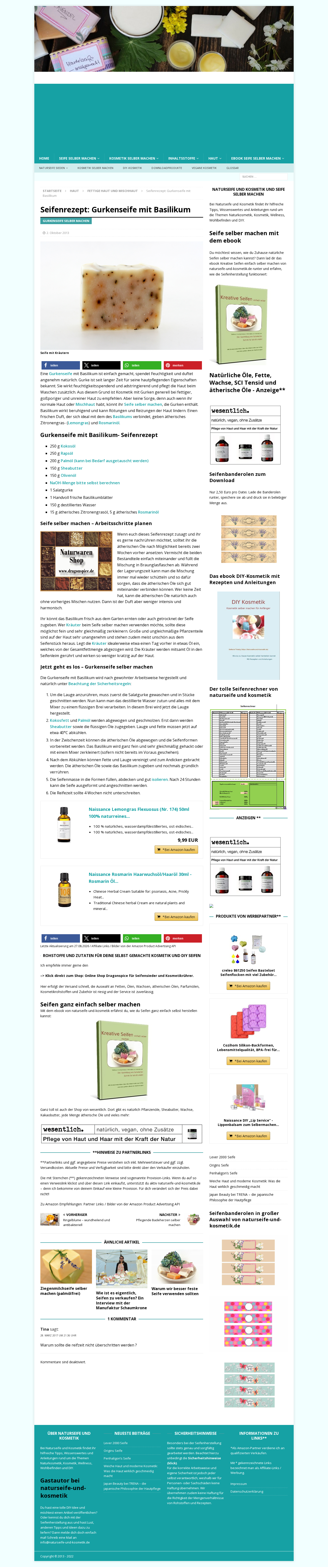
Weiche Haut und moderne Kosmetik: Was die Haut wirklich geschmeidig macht (131, 1471)
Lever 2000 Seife (222, 1157)
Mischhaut (86, 404)
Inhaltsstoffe (181, 158)
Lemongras (78, 422)
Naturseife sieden (52, 168)
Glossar (232, 168)
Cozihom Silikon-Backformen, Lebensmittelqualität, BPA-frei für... (248, 1047)
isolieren (160, 779)
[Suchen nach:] (264, 176)
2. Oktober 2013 (58, 233)
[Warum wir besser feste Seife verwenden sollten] (177, 1267)
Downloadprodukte (167, 168)
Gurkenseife (60, 373)
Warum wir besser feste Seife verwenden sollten (175, 1291)
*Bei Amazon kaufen (179, 849)
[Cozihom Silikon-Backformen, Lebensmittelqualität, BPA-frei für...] (248, 1021)
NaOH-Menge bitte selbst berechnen (85, 482)
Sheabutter (72, 468)
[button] (61, 365)
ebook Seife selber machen (256, 158)
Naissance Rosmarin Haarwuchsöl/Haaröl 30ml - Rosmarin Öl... (140, 877)
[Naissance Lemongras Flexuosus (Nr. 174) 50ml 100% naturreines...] (64, 825)
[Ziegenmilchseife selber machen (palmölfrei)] (66, 1267)
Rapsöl (67, 453)
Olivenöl (68, 475)
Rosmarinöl (109, 422)
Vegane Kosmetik (204, 168)
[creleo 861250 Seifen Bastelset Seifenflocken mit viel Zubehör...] (248, 946)
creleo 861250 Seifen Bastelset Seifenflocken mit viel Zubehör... (248, 972)
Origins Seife (219, 1165)
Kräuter (73, 625)
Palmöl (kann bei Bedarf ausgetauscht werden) (105, 460)
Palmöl (84, 720)
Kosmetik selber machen (132, 158)
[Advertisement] (164, 117)
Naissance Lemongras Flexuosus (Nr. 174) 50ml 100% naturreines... (139, 812)
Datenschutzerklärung (247, 1491)
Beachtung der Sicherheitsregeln (99, 683)
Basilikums (123, 416)
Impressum (239, 1484)
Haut (213, 158)
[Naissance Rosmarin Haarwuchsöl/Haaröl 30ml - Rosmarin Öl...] (64, 890)
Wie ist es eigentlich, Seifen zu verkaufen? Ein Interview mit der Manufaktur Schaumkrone (121, 1300)
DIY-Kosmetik (132, 168)
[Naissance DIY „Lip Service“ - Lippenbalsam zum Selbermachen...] (248, 1096)
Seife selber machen (77, 158)
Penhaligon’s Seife (223, 1173)
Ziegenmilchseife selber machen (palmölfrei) (63, 1291)
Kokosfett (59, 720)
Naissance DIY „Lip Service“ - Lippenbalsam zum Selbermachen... (248, 1122)
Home (44, 158)
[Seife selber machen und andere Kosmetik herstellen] (164, 68)
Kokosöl (68, 446)
